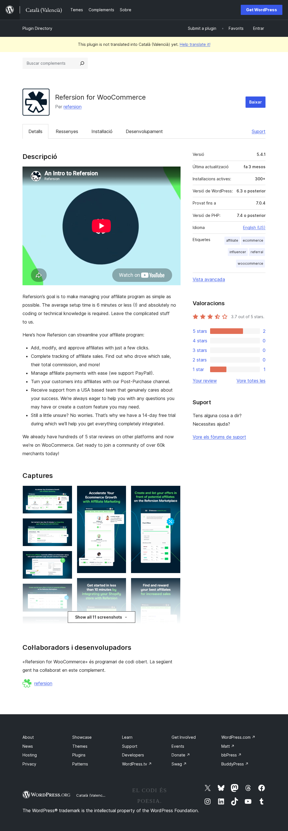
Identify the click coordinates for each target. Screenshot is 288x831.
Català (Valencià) (91, 795)
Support (129, 746)
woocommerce (250, 263)
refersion (73, 106)
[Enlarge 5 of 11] (65, 624)
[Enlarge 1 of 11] (65, 493)
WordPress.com (238, 737)
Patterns (80, 764)
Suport (259, 131)
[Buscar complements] (82, 63)
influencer (238, 252)
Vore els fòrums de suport (219, 437)
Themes (79, 746)
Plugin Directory (37, 28)
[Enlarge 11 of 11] (173, 585)
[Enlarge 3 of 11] (65, 558)
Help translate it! (195, 44)
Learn (127, 737)
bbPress (231, 755)
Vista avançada (209, 279)
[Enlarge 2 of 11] (65, 526)
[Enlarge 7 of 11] (119, 493)
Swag (179, 764)
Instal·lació (101, 131)
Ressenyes (67, 131)
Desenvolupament (144, 131)
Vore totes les (251, 380)
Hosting (29, 755)
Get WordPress (261, 9)
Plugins (79, 755)
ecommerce (253, 240)
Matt (228, 746)
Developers (133, 755)
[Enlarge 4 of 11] (65, 591)
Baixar (255, 102)
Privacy (29, 764)
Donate (181, 755)
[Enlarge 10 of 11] (173, 493)
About (28, 737)
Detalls (35, 131)
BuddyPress (235, 764)
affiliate (232, 240)
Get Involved (184, 737)
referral (257, 252)
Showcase (82, 737)
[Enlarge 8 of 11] (119, 585)
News (27, 746)
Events (178, 746)
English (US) (254, 227)
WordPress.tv (137, 764)
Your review (205, 380)
